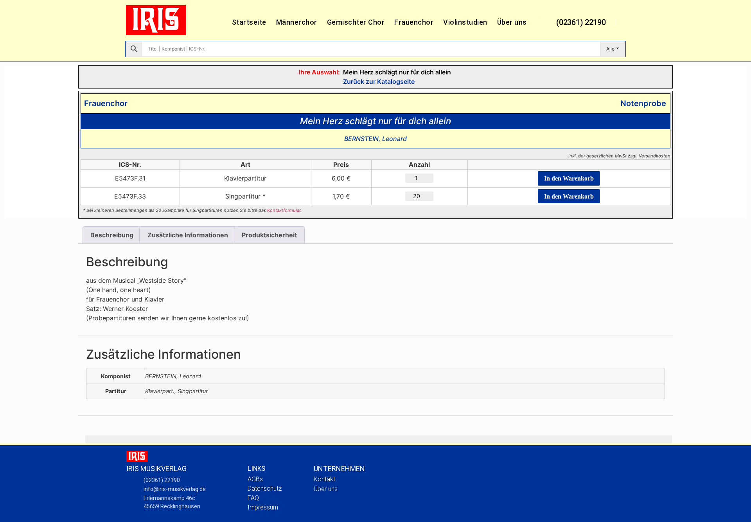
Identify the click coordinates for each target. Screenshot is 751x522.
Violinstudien (465, 22)
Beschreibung (111, 235)
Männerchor (296, 22)
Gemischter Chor (356, 22)
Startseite (249, 22)
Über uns (512, 22)
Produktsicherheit (269, 235)
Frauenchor (413, 22)
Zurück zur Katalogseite (378, 81)
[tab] (112, 235)
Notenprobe (641, 103)
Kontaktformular (283, 210)
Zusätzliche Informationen (187, 235)
